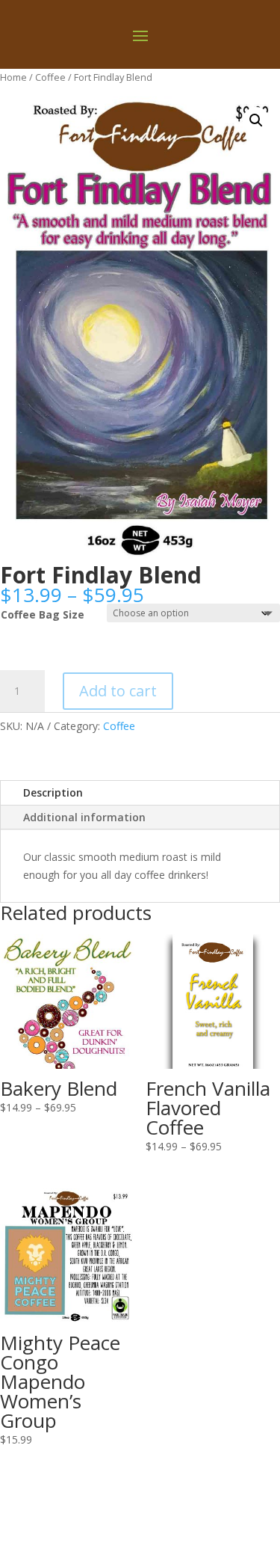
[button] (256, 120)
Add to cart (118, 691)
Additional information (84, 817)
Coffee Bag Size (42, 614)
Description (53, 792)
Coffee (50, 77)
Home (13, 77)
